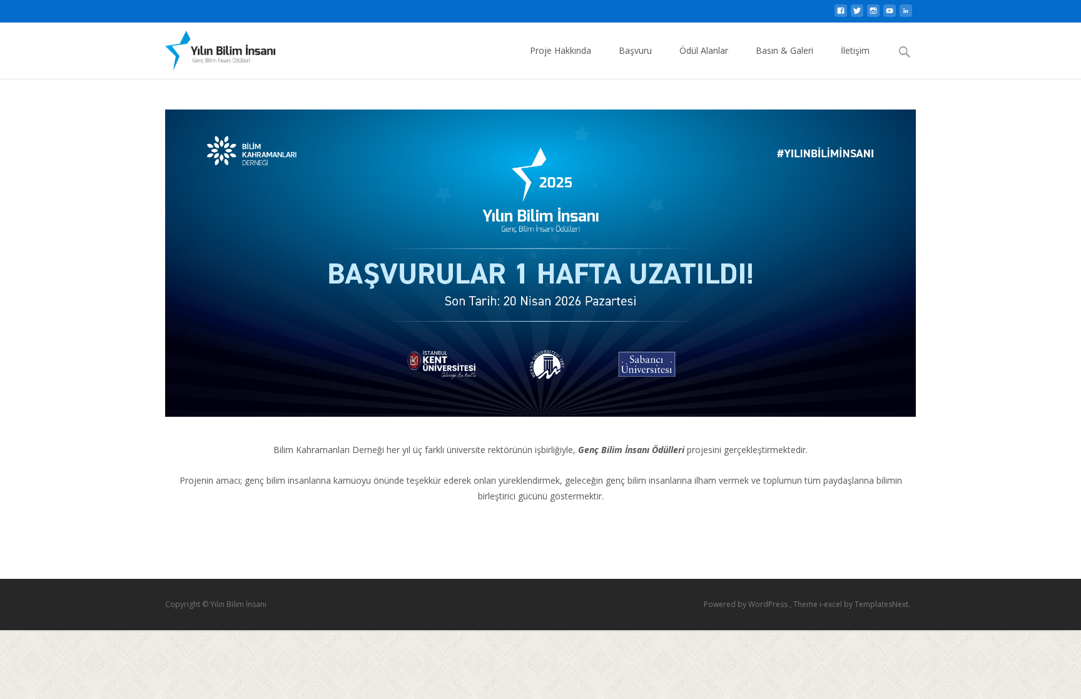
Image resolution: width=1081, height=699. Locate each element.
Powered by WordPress (746, 604)
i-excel (832, 604)
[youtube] (889, 14)
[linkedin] (906, 14)
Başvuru (635, 50)
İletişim (855, 50)
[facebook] (841, 14)
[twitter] (857, 14)
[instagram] (873, 14)
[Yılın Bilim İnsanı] (210, 48)
